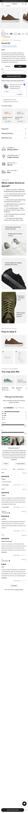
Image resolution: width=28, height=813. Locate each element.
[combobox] (12, 91)
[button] (14, 411)
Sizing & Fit (4, 129)
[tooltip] (19, 448)
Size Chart (20, 94)
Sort (14, 469)
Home (2, 6)
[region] (14, 440)
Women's (8, 66)
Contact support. (19, 589)
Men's (20, 66)
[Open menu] (26, 810)
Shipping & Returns (7, 133)
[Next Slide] (25, 440)
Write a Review (17, 40)
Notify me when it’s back (14, 76)
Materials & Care (6, 138)
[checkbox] (14, 89)
